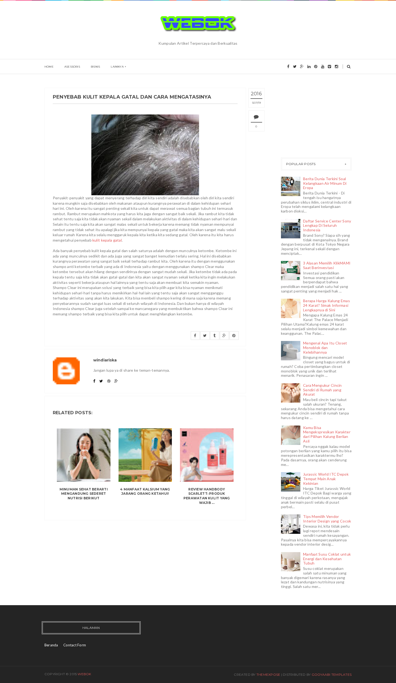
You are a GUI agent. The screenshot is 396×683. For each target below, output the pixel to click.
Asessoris (72, 66)
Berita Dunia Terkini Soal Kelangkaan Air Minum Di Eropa (324, 183)
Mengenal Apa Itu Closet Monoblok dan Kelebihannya (325, 347)
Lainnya (117, 66)
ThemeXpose (268, 674)
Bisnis (95, 66)
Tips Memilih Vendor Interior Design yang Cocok (327, 518)
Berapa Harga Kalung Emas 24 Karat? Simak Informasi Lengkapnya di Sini (326, 305)
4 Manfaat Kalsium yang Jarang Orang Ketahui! (145, 491)
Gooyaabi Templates (332, 674)
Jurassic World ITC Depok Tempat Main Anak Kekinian (326, 479)
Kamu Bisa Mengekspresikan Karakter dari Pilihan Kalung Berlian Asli (326, 434)
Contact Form (74, 645)
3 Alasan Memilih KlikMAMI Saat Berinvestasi (326, 265)
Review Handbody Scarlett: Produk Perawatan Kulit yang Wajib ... (206, 496)
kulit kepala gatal (107, 240)
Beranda (51, 645)
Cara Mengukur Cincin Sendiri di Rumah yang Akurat (322, 390)
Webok (84, 674)
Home (49, 66)
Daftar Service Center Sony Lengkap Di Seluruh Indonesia (327, 225)
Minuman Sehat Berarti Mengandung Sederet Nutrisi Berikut (84, 493)
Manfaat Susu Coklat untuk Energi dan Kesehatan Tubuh (327, 559)
